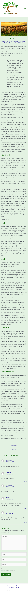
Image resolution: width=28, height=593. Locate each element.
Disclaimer (18, 585)
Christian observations (13, 41)
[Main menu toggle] (25, 8)
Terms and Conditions (14, 587)
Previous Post (14, 445)
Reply (25, 469)
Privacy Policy (10, 585)
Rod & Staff (5, 43)
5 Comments (4, 41)
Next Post (14, 449)
